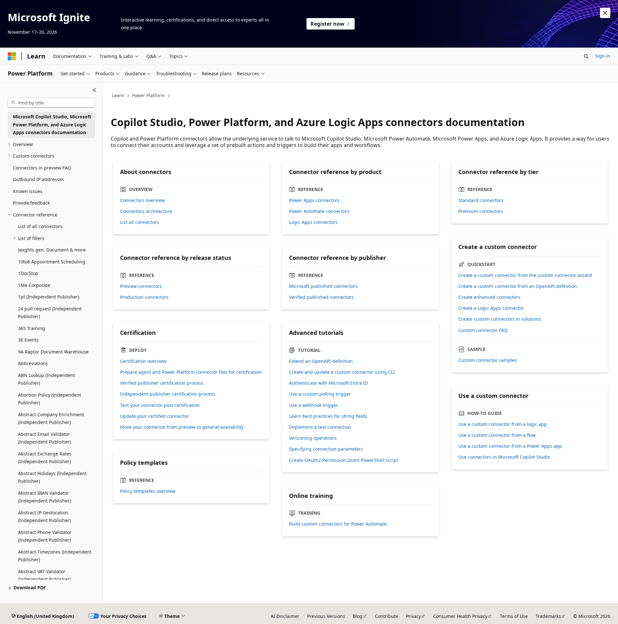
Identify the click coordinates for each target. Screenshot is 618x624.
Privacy (413, 616)
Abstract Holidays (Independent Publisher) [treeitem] (52, 477)
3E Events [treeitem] (28, 340)
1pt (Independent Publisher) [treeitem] (48, 297)
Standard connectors (480, 200)
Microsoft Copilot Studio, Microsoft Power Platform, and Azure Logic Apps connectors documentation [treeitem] (52, 124)
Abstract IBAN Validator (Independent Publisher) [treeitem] (44, 497)
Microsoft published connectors (323, 286)
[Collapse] (94, 90)
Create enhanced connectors (489, 297)
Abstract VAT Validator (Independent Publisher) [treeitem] (44, 575)
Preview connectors (141, 286)
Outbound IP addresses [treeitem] (38, 179)
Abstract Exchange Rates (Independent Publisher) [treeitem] (44, 458)
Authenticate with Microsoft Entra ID (328, 383)
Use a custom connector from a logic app (502, 424)
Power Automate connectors (319, 211)
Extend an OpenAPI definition (321, 361)
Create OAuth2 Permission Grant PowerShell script (343, 460)
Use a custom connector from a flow (497, 435)
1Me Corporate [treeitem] (34, 285)
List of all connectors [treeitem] (40, 226)
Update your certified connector (154, 416)
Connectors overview (142, 200)
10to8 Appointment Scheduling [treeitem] (51, 262)
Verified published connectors (321, 297)
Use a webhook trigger (313, 405)
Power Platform (148, 95)
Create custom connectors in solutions (499, 319)
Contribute (386, 616)
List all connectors (139, 222)
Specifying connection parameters (326, 449)
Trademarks (548, 616)
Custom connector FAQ (483, 330)
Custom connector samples (487, 360)
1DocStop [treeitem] (28, 273)
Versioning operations (313, 438)
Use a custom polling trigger (320, 394)
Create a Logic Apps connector (491, 308)
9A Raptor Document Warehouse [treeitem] (53, 352)
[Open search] (586, 56)
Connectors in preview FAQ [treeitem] (42, 168)
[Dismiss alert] (605, 13)
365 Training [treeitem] (31, 328)
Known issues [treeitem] (27, 191)
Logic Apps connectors (313, 222)
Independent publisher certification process (167, 394)
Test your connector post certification (160, 405)
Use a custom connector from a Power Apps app (510, 446)
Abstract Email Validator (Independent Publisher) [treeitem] (44, 438)
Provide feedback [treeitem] (31, 203)
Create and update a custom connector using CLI (342, 372)
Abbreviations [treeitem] (33, 363)
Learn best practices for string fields (328, 416)
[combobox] (51, 103)
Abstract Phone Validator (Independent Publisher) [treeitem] (44, 536)
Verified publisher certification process (161, 383)
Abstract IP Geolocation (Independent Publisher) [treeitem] (44, 516)
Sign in (602, 56)
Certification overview (143, 361)
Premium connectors (480, 211)
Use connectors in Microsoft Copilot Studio (504, 457)
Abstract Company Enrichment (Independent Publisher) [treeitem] (51, 418)
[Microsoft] (12, 56)
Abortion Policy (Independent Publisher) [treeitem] (49, 399)
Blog (357, 616)
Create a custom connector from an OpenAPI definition (517, 286)
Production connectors (144, 297)
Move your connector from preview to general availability (181, 427)
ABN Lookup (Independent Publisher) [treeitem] (46, 379)
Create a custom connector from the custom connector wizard (525, 275)
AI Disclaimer (285, 616)
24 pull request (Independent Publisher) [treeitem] (50, 313)
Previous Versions (326, 616)
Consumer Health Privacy (460, 616)
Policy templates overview (147, 491)
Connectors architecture (146, 211)
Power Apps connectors (314, 200)
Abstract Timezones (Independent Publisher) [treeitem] (54, 556)
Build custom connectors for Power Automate (338, 524)
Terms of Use (514, 616)
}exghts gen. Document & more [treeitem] (52, 250)
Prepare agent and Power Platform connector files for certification (191, 372)
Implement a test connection (320, 427)
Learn (118, 95)
